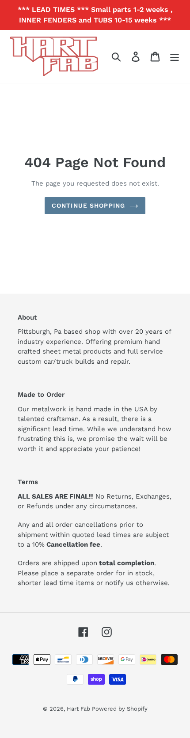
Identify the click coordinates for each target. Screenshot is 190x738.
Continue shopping (88, 205)
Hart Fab (79, 708)
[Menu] (174, 57)
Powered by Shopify (120, 708)
